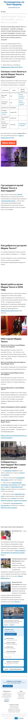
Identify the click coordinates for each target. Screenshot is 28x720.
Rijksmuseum (21, 695)
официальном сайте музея (9, 310)
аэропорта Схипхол (10, 470)
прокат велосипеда (20, 500)
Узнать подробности (9, 634)
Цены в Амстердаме (14, 707)
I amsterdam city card (4, 112)
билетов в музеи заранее (9, 507)
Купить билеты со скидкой (22, 102)
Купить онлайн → (7, 686)
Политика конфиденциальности (16, 669)
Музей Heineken (21, 698)
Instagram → (12, 624)
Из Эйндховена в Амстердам (14, 710)
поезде (22, 473)
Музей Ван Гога (21, 694)
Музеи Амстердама (21, 692)
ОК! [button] (16, 718)
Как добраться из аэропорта (14, 709)
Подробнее (21, 718)
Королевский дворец (9, 201)
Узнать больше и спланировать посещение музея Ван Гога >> (13, 553)
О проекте (6, 669)
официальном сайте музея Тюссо (12, 67)
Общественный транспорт (14, 711)
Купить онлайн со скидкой (22, 96)
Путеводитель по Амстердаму (14, 3)
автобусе (6, 475)
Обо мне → (6, 624)
